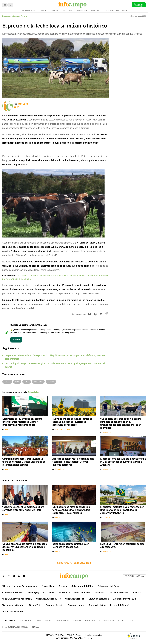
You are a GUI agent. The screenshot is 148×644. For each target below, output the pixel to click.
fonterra (7, 382)
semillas (36, 627)
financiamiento (62, 621)
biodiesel (122, 621)
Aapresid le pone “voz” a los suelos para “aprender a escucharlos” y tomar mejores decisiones (73, 461)
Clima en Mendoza (99, 598)
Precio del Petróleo (12, 611)
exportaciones (26, 621)
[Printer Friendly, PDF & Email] (106, 315)
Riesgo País (35, 605)
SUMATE (16, 340)
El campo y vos (36, 592)
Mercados (81, 11)
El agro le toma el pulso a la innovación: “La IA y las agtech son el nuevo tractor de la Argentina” (123, 461)
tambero (51, 382)
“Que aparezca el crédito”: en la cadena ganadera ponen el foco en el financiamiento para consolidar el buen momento (121, 423)
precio (26, 382)
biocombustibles (106, 621)
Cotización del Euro (108, 586)
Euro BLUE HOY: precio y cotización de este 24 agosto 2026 (122, 545)
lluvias (137, 592)
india (39, 621)
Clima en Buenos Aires (48, 598)
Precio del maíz (76, 605)
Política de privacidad (134, 576)
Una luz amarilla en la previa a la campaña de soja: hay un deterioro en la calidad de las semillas (24, 546)
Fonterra (24, 16)
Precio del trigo (97, 605)
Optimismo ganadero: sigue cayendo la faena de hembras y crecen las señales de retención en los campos (23, 461)
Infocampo (6, 16)
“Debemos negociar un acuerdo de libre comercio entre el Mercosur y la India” (23, 508)
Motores (99, 592)
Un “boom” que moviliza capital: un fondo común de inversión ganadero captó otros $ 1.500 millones (71, 510)
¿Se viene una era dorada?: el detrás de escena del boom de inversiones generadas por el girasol (72, 421)
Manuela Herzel (61, 469)
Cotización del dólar (82, 586)
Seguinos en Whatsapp (138, 5)
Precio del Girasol (119, 605)
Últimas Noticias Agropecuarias (19, 586)
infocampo (9, 429)
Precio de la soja (54, 605)
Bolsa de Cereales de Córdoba (15, 627)
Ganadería (54, 11)
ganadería (77, 621)
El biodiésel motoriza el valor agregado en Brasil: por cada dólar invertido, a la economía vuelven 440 (122, 510)
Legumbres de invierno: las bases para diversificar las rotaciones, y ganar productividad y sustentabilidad (22, 421)
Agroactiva (95, 11)
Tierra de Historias (118, 592)
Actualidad (15, 16)
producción (38, 382)
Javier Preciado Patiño (63, 429)
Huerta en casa (82, 592)
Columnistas (107, 517)
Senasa (63, 586)
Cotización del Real (12, 592)
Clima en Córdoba (74, 598)
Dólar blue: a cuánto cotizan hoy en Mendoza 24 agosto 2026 (70, 545)
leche (17, 382)
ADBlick (48, 621)
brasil (133, 621)
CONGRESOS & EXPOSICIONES (115, 11)
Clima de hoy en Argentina (17, 598)
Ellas (51, 592)
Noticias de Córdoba (13, 605)
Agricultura (67, 11)
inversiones (90, 621)
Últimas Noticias (28, 11)
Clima (42, 11)
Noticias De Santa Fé (124, 598)
